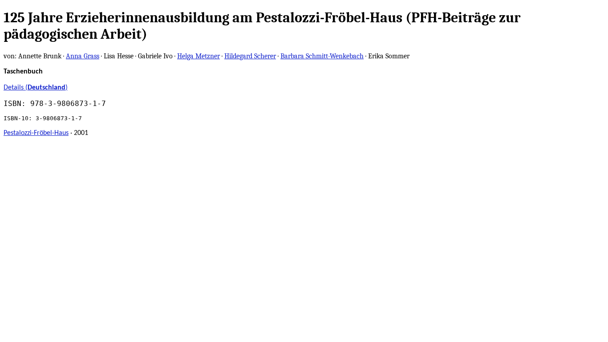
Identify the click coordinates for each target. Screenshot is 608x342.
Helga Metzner (198, 56)
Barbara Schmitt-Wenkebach (322, 56)
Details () (36, 87)
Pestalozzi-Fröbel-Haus (36, 133)
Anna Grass (82, 56)
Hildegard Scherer (250, 56)
